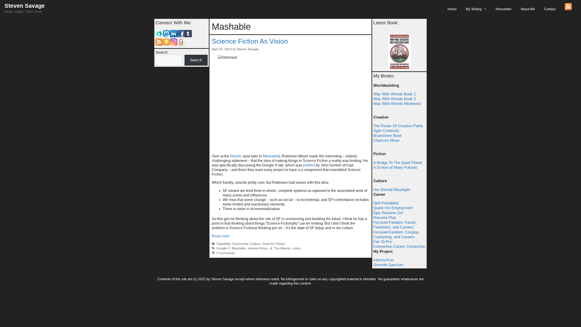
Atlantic (236, 156)
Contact (550, 9)
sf (271, 248)
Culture (255, 243)
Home (452, 9)
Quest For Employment (393, 208)
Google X (223, 248)
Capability (223, 243)
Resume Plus (384, 218)
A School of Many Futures (395, 167)
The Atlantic (282, 248)
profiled (309, 165)
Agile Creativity (386, 131)
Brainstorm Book (387, 136)
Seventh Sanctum (388, 265)
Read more (221, 236)
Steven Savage (25, 5)
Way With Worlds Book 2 (394, 99)
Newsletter (504, 9)
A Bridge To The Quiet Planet (397, 163)
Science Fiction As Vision (250, 41)
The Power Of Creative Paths (398, 126)
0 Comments (226, 253)
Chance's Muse (386, 140)
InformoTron (383, 260)
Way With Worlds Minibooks (397, 104)
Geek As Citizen (273, 243)
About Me (528, 9)
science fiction (258, 248)
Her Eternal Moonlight (391, 190)
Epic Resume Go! (388, 213)
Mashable (271, 156)
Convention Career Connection (399, 246)
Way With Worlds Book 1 (394, 94)
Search (161, 52)
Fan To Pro (382, 242)
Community (240, 243)
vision (297, 248)
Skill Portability (386, 203)
